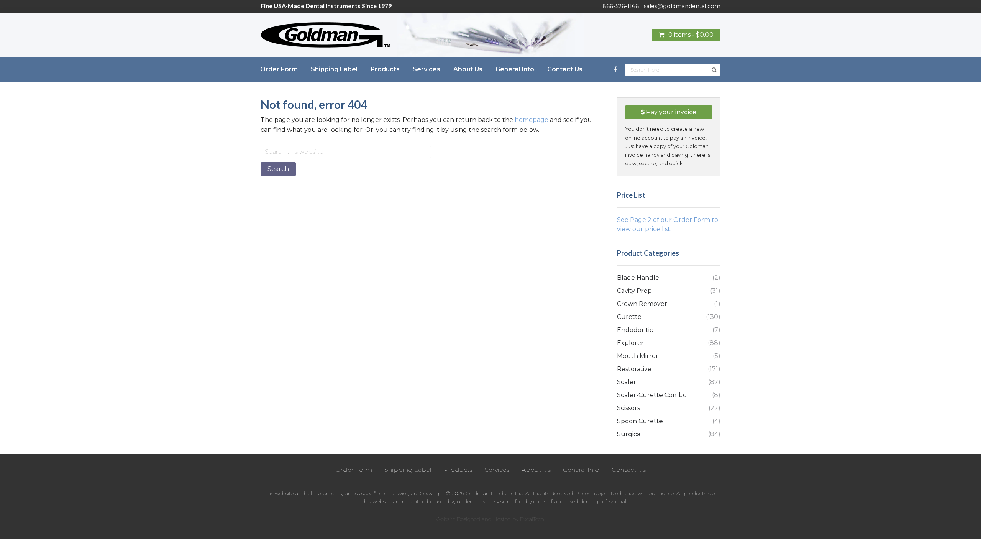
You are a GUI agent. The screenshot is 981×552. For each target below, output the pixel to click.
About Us (536, 469)
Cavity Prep (634, 290)
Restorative (634, 369)
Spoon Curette (640, 421)
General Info (581, 469)
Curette (629, 316)
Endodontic (635, 330)
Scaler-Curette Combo (652, 395)
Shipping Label (407, 469)
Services (497, 469)
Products (458, 469)
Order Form (353, 469)
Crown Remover (642, 303)
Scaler (626, 382)
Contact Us (629, 469)
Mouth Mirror (637, 356)
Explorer (630, 343)
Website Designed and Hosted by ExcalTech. (490, 519)
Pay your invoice (670, 112)
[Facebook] (615, 69)
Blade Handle (638, 277)
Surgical (629, 434)
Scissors (628, 408)
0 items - (691, 34)
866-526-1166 (620, 6)
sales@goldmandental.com (682, 6)
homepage (531, 119)
